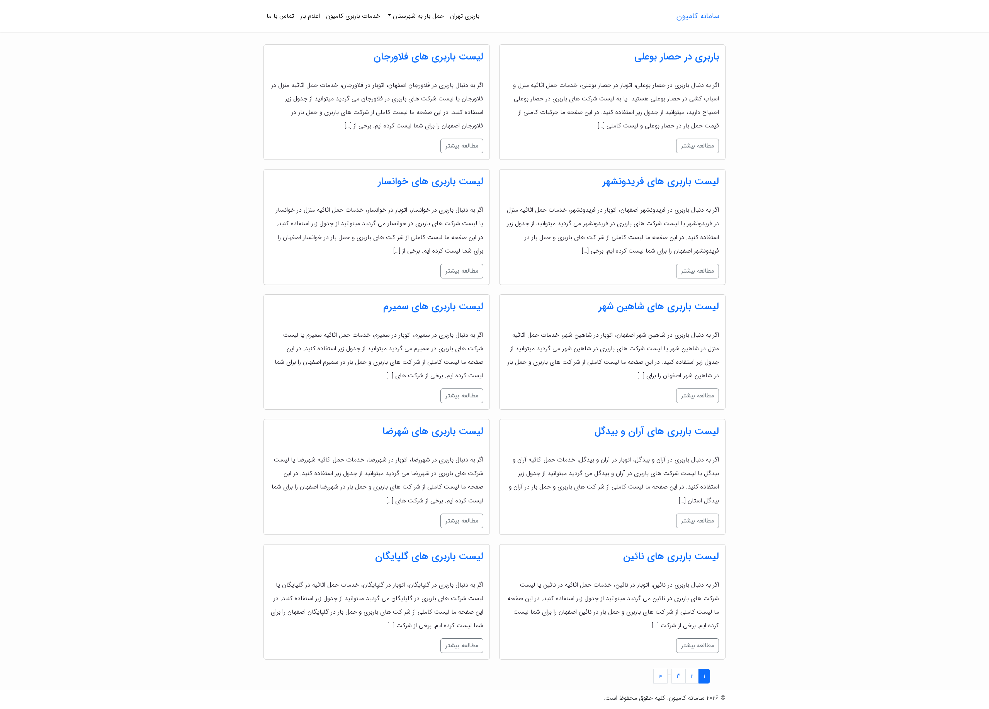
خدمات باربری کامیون (353, 16)
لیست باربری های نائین (671, 557)
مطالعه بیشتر (697, 146)
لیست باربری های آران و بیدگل (657, 432)
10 (660, 676)
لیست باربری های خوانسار (430, 182)
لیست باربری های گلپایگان (429, 557)
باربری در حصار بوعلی (676, 57)
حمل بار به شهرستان (417, 16)
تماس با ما (280, 16)
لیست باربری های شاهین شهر (658, 307)
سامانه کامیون (697, 16)
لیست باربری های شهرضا (432, 432)
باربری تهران (464, 16)
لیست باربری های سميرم (433, 307)
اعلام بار (310, 16)
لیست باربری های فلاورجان (428, 57)
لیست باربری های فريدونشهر (660, 182)
